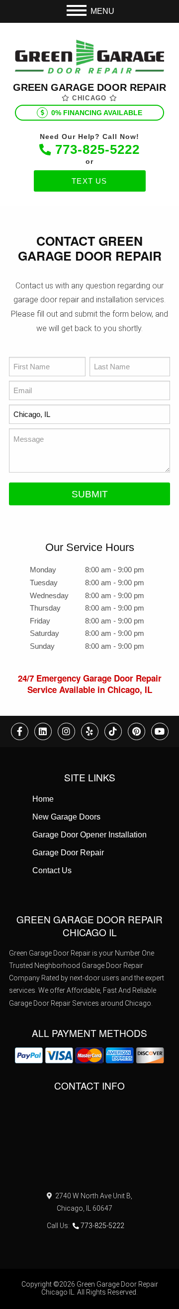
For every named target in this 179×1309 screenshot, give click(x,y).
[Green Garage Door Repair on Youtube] (160, 731)
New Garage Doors (66, 817)
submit (90, 494)
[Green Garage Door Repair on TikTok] (113, 731)
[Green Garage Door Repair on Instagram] (66, 731)
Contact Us (52, 870)
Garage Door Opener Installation (89, 834)
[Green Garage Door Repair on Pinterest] (136, 731)
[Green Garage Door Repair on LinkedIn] (43, 731)
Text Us (89, 181)
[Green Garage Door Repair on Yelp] (89, 731)
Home (43, 799)
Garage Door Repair (68, 852)
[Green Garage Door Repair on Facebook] (19, 731)
